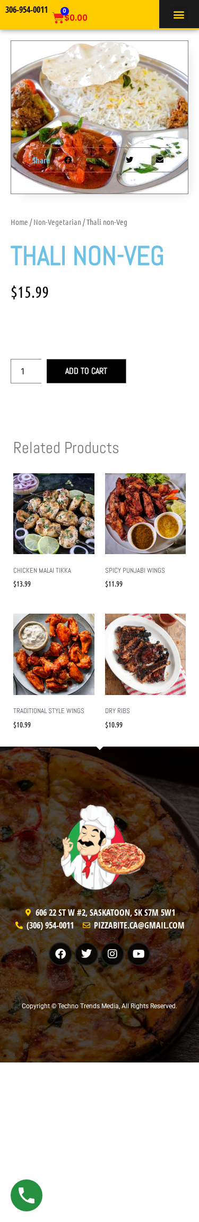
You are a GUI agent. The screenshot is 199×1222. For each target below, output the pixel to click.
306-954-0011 (26, 9)
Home (19, 222)
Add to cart (86, 370)
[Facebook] (60, 954)
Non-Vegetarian (57, 222)
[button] (179, 14)
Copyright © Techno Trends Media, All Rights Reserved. (99, 1006)
